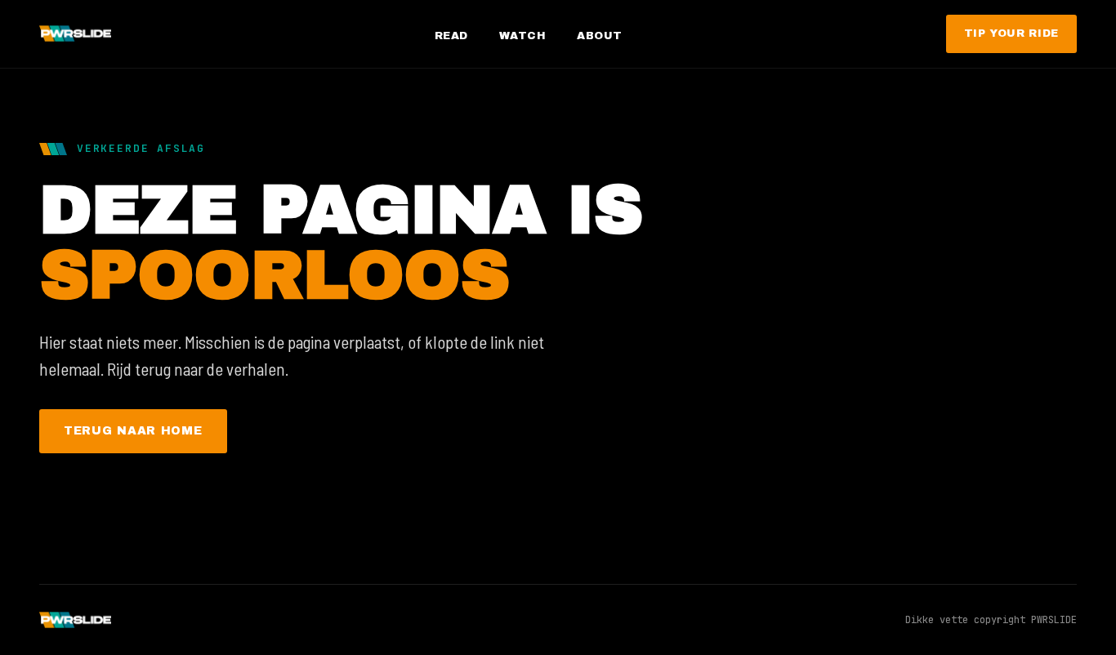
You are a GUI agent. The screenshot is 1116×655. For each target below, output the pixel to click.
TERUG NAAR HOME (133, 431)
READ (451, 36)
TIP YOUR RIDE (1011, 33)
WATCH (523, 36)
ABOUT (600, 36)
